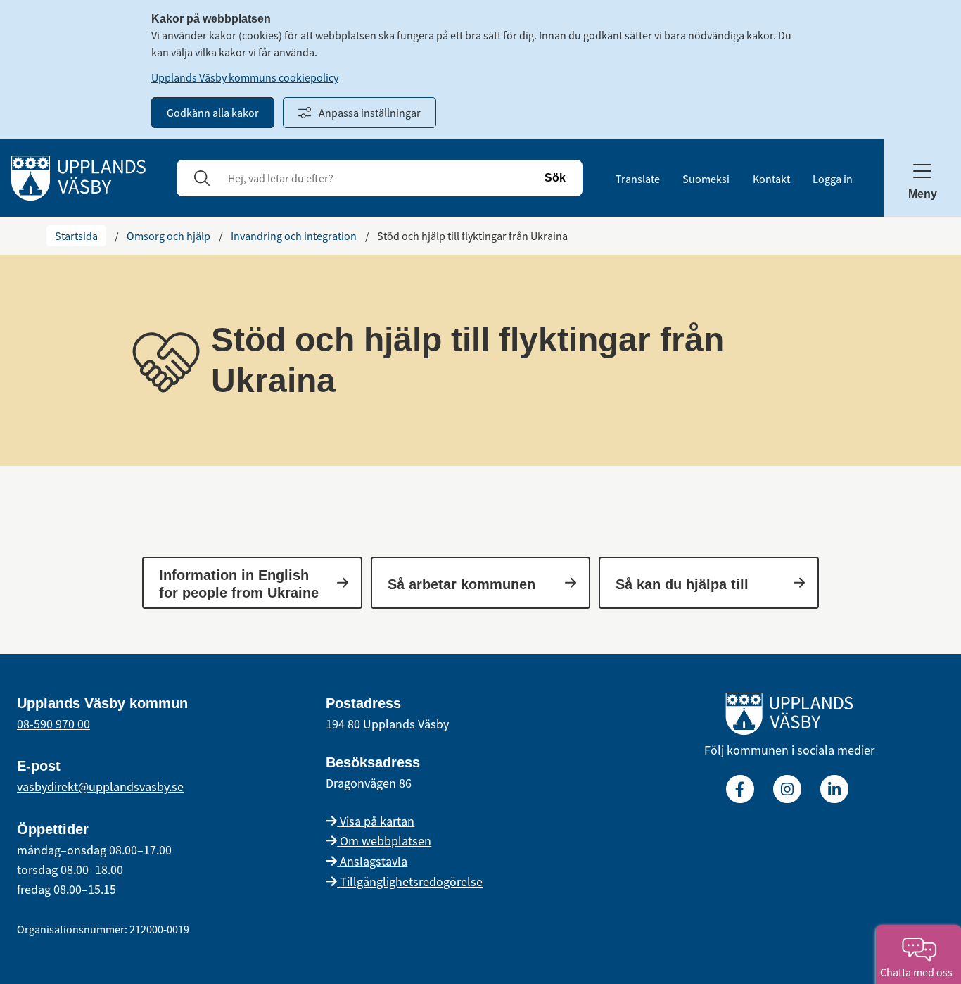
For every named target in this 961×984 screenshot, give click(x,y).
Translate (638, 179)
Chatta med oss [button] (918, 972)
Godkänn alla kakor (213, 113)
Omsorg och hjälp (168, 236)
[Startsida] (78, 177)
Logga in (833, 179)
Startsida (76, 236)
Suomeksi (706, 179)
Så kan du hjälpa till (682, 584)
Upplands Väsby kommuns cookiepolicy (244, 77)
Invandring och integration (294, 236)
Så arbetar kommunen (461, 584)
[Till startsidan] (789, 716)
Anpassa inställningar (370, 113)
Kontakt (771, 179)
